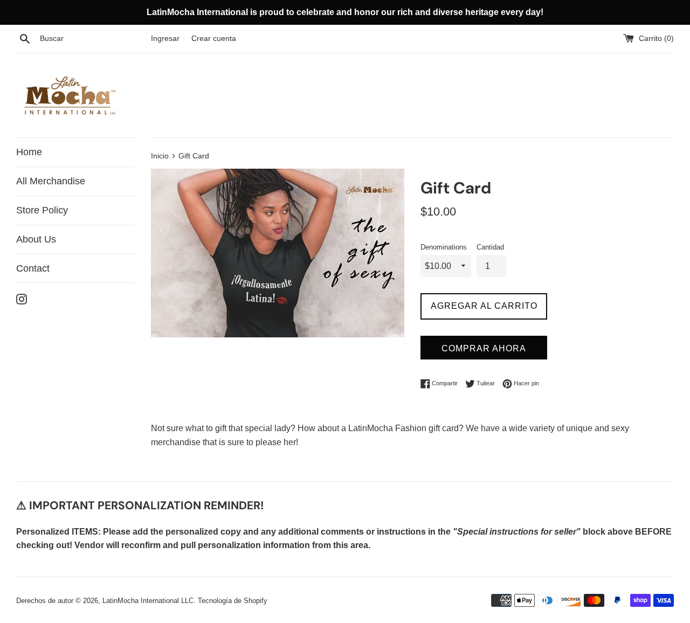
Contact (33, 268)
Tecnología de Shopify (232, 601)
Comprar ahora (483, 348)
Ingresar (165, 38)
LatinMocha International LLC (148, 601)
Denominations (443, 247)
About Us (36, 239)
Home (29, 152)
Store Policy (42, 210)
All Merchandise (50, 181)
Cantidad (490, 247)
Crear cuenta (213, 38)
